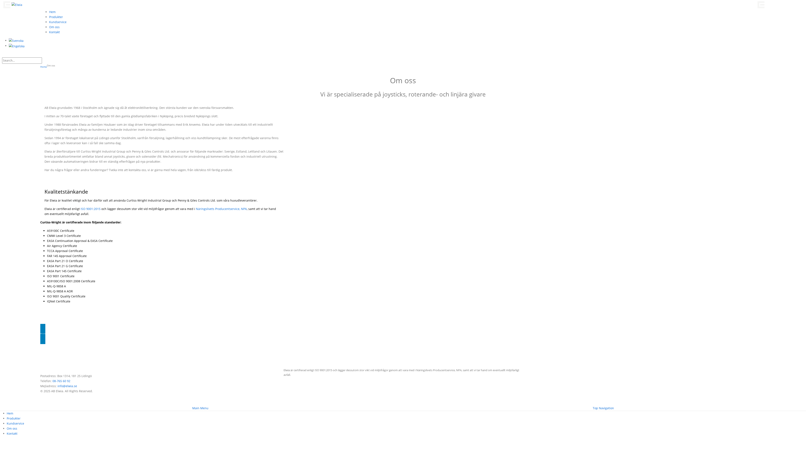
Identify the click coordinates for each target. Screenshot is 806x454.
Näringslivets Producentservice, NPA (221, 209)
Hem (52, 12)
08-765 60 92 (61, 381)
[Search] (44, 60)
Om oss (54, 27)
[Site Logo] (12, 4)
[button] (7, 55)
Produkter (56, 17)
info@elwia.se (67, 386)
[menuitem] (16, 40)
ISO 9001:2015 (91, 209)
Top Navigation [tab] (603, 408)
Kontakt (54, 32)
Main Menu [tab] (200, 408)
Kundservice (58, 22)
